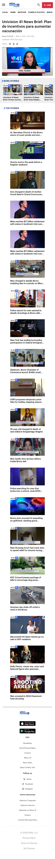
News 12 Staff (7, 36)
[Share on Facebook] (10, 44)
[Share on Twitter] (14, 44)
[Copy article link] (17, 44)
